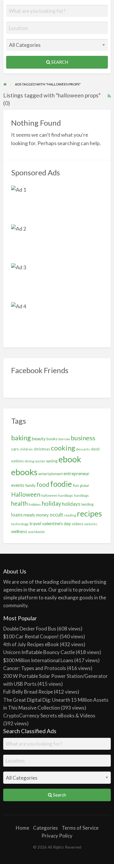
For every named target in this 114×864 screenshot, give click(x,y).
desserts (83, 449)
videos (77, 523)
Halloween (25, 494)
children (26, 449)
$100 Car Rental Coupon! (31, 636)
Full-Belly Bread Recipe (28, 692)
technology (20, 524)
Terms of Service (80, 828)
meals (29, 514)
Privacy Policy (57, 836)
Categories (45, 828)
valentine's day (56, 523)
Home (22, 828)
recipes (89, 513)
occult (56, 515)
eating (52, 460)
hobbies (35, 504)
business (83, 438)
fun (76, 485)
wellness (19, 531)
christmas (42, 449)
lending (87, 504)
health (19, 503)
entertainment (50, 473)
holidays (71, 504)
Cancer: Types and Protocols (34, 668)
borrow (64, 439)
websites (90, 524)
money (42, 514)
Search (59, 62)
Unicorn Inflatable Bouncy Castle (39, 652)
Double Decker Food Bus (29, 629)
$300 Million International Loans (38, 660)
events (17, 485)
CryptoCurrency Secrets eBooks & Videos (49, 715)
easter (40, 461)
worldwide (36, 532)
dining (29, 461)
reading (70, 515)
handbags (81, 495)
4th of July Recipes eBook (31, 644)
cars (15, 448)
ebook (69, 459)
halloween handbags (57, 495)
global (84, 485)
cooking (63, 448)
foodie (61, 484)
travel (35, 523)
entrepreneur (76, 473)
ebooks (24, 472)
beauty (39, 438)
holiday (51, 503)
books (52, 438)
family (30, 485)
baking (21, 438)
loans (17, 514)
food (43, 484)
